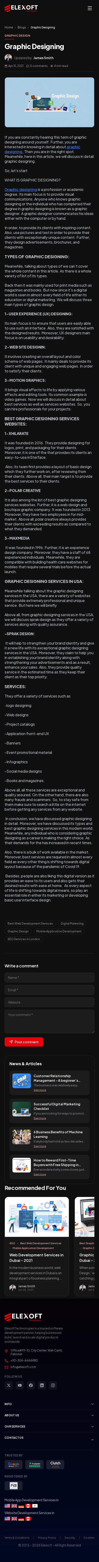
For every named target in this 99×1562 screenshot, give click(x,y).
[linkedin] (42, 1385)
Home (9, 27)
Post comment (27, 1042)
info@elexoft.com (23, 1367)
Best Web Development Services (30, 923)
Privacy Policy (47, 1537)
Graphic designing (21, 189)
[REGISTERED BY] (14, 1485)
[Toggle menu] (89, 8)
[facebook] (31, 1385)
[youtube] (20, 1385)
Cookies (89, 1537)
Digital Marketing (72, 923)
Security (69, 1537)
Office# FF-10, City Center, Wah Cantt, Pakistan (37, 1352)
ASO (12, 1243)
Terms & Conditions (17, 1537)
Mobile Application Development (59, 931)
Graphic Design (17, 35)
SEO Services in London (24, 939)
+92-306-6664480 (24, 1360)
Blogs (22, 27)
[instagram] (53, 1385)
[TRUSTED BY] (14, 1464)
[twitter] (9, 1385)
